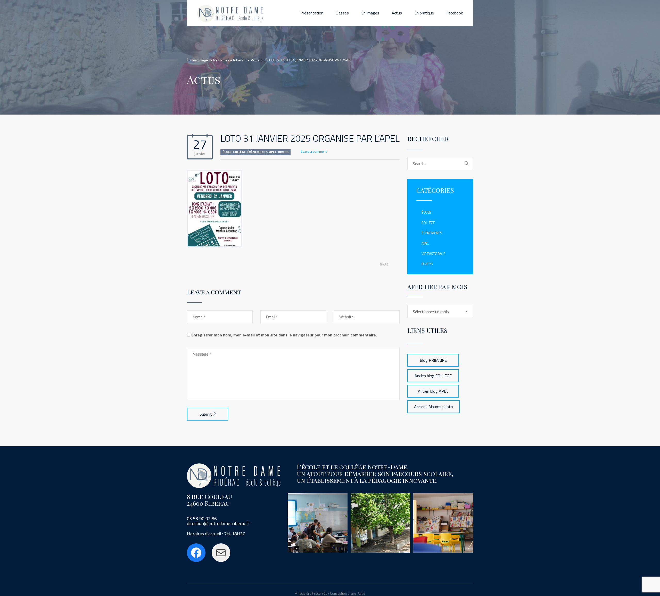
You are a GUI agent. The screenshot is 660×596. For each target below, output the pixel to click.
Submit (206, 414)
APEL (272, 151)
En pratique (424, 13)
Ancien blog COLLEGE (433, 376)
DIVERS (283, 151)
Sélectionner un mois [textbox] (431, 312)
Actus (397, 13)
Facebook (454, 13)
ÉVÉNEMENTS (257, 151)
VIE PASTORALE (433, 253)
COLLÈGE (239, 151)
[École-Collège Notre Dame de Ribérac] (230, 13)
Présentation (311, 13)
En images (370, 13)
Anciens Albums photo (433, 407)
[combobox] (440, 311)
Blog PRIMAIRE (433, 360)
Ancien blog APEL (433, 391)
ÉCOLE (227, 151)
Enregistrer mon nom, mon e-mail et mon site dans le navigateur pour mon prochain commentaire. (284, 335)
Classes (342, 13)
